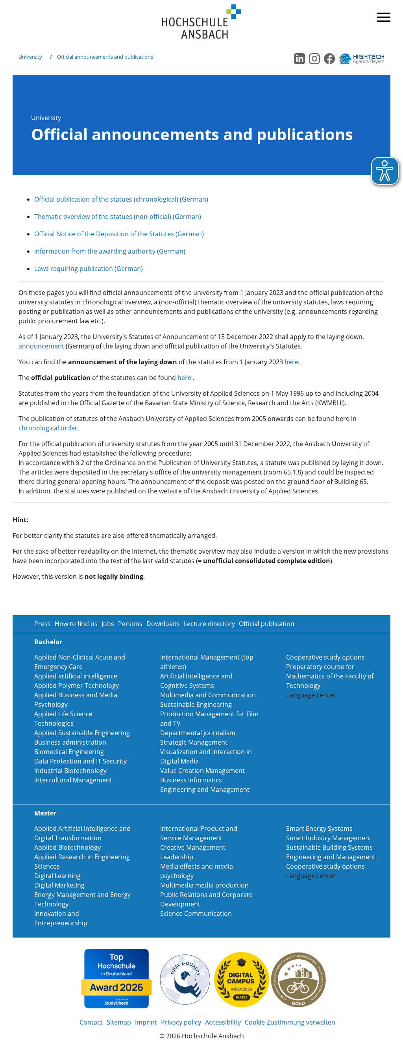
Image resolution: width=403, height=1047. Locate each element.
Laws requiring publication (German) (88, 268)
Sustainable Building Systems (329, 847)
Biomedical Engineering (69, 751)
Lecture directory (209, 623)
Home (201, 22)
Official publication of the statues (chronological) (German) (121, 199)
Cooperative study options (325, 657)
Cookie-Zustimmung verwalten (290, 1022)
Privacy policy (181, 1022)
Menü (382, 16)
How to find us (76, 623)
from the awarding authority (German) (127, 251)
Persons (130, 623)
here (291, 362)
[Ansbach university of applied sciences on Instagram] (314, 58)
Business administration (70, 742)
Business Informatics (191, 780)
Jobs (108, 623)
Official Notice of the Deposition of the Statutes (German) (119, 234)
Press (42, 623)
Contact (91, 1022)
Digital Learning (57, 875)
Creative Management (193, 847)
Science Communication (196, 913)
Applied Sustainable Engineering (82, 732)
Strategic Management (193, 742)
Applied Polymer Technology (76, 685)
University (30, 56)
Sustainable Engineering (196, 704)
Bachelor (48, 641)
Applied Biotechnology (67, 847)
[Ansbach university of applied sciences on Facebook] (329, 58)
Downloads (163, 623)
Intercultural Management (73, 780)
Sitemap (119, 1022)
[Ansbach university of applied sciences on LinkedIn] (299, 58)
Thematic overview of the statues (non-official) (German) (117, 216)
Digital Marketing (59, 885)
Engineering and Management (205, 789)
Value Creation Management (202, 770)
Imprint (146, 1022)
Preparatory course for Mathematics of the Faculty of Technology (329, 676)
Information (52, 251)
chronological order (48, 428)
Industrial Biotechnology (70, 770)
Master (45, 813)
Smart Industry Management (329, 838)
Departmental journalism (197, 732)
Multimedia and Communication (208, 695)
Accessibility (223, 1022)
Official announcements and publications (105, 56)
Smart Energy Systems (319, 828)
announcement (41, 346)
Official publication (266, 623)
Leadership (176, 856)
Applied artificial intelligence (75, 676)
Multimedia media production (204, 885)
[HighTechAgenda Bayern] (364, 58)
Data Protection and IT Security (80, 761)
